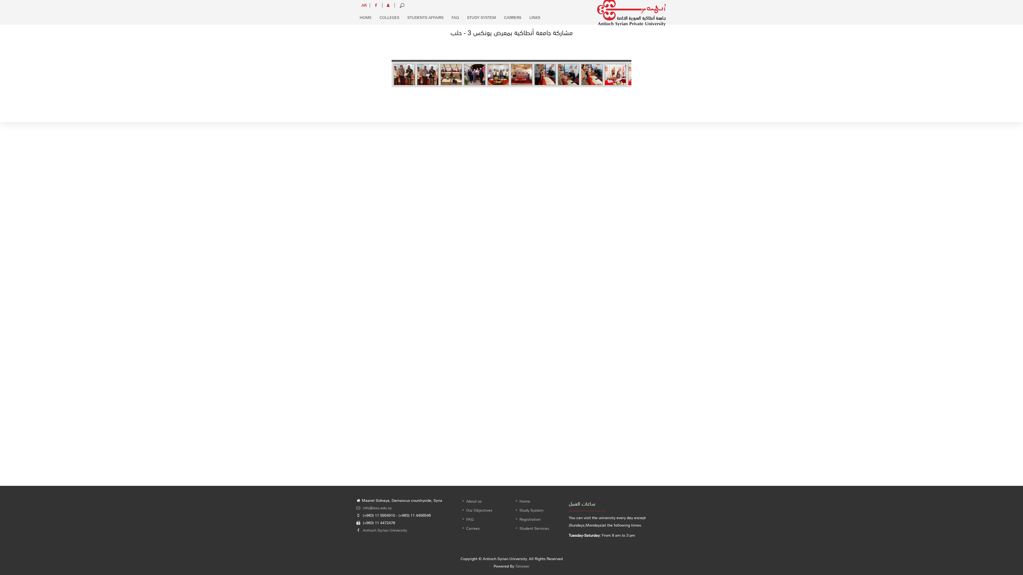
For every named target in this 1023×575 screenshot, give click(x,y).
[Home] (631, 11)
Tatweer (522, 565)
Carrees (473, 528)
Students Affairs (425, 17)
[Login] (388, 5)
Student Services (534, 528)
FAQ (455, 17)
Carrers (512, 17)
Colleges (389, 17)
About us (474, 501)
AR (364, 5)
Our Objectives (479, 510)
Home (366, 17)
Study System (481, 17)
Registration (530, 519)
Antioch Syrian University (384, 530)
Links (534, 17)
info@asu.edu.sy (377, 507)
